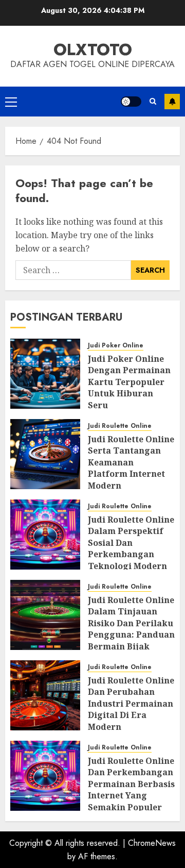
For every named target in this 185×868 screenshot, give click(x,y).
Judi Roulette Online (120, 426)
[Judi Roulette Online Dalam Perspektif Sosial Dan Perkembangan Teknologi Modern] (45, 534)
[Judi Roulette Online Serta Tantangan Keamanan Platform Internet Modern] (45, 454)
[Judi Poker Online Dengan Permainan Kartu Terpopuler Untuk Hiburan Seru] (45, 374)
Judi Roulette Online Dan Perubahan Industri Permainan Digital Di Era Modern (131, 703)
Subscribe (172, 101)
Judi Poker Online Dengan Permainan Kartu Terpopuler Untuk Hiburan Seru (129, 382)
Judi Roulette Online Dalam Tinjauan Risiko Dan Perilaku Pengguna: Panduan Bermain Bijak (131, 623)
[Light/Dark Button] (131, 101)
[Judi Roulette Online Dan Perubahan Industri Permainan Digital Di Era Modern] (45, 695)
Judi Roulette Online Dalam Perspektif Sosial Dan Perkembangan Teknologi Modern (131, 543)
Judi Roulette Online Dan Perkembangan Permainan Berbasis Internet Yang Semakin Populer (131, 784)
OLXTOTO (92, 49)
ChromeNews (152, 843)
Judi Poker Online (115, 345)
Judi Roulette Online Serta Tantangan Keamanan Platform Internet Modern (131, 462)
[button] (11, 101)
